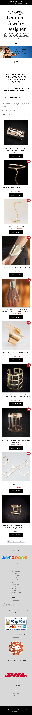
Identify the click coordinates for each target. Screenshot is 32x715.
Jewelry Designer (16, 571)
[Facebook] (3, 557)
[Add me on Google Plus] (16, 1)
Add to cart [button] (16, 156)
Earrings (16, 579)
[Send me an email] (11, 1)
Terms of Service (16, 586)
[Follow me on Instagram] (18, 1)
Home (16, 569)
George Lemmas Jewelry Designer (16, 20)
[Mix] (19, 557)
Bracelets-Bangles (16, 575)
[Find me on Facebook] (13, 1)
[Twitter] (6, 557)
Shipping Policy (16, 590)
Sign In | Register (8, 3)
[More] (25, 557)
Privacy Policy (16, 584)
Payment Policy (16, 588)
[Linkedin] (9, 557)
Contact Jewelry (16, 583)
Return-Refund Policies (16, 592)
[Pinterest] (13, 557)
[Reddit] (16, 557)
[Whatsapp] (22, 557)
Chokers (16, 581)
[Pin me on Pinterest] (21, 1)
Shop (16, 573)
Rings (16, 577)
